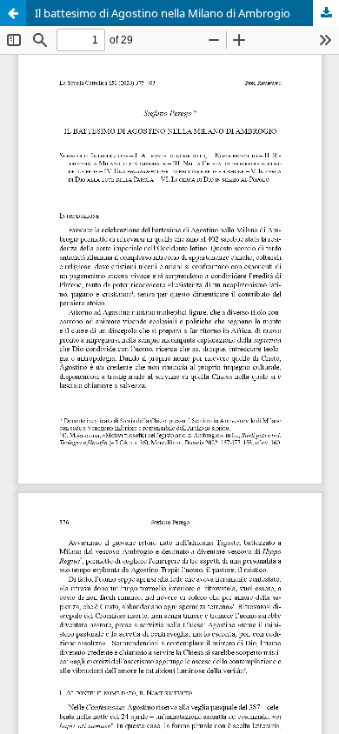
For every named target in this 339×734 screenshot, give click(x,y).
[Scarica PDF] (326, 13)
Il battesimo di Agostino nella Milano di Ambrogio (162, 13)
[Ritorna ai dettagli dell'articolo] (13, 13)
